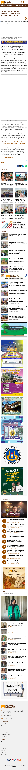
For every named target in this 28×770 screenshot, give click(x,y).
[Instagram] (18, 760)
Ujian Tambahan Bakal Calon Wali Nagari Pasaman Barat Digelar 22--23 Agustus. (15, 546)
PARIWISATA (4, 744)
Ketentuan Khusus (5, 734)
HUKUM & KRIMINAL (6, 746)
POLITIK (3, 741)
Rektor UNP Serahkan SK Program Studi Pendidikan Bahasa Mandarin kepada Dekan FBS (17, 268)
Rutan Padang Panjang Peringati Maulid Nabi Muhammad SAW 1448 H (18, 244)
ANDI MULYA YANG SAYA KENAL (16, 631)
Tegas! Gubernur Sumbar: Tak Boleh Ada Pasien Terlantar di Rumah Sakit (21, 185)
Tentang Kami (4, 723)
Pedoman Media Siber (6, 728)
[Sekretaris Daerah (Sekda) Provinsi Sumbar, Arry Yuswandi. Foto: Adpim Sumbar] (4, 261)
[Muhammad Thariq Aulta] (4, 657)
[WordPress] (15, 760)
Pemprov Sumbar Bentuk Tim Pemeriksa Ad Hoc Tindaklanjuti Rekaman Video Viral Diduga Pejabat (17, 260)
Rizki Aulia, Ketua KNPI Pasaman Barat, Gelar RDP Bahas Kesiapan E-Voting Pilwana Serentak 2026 (16, 530)
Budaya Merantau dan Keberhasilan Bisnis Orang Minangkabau (17, 663)
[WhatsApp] (26, 166)
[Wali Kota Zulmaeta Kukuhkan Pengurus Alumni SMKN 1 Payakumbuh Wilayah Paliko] (4, 301)
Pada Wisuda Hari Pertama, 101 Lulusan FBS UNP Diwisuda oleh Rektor (15, 535)
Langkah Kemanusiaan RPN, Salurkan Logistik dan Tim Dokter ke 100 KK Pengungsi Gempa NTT (17, 284)
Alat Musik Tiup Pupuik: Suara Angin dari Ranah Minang (17, 650)
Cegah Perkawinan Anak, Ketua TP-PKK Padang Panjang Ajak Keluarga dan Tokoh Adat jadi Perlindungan (7, 201)
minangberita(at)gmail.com (9, 718)
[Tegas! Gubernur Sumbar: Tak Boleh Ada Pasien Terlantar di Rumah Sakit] (21, 177)
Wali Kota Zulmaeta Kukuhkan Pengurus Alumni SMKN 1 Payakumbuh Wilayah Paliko (17, 300)
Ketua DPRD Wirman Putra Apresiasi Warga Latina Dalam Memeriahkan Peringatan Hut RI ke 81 (17, 317)
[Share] (26, 18)
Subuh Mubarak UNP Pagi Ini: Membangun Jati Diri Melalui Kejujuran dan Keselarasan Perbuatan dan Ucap (14, 541)
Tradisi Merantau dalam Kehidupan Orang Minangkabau (17, 644)
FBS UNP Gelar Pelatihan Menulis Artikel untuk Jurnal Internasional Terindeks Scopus (16, 520)
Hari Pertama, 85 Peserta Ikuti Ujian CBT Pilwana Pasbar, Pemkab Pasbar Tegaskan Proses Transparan (16, 525)
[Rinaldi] (4, 625)
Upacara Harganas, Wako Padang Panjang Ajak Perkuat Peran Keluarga (20, 217)
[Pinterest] (13, 760)
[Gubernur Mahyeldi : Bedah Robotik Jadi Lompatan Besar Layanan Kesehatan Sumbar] (21, 193)
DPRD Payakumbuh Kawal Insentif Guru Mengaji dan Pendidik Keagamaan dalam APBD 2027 (18, 308)
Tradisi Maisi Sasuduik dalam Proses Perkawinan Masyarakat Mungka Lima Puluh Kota (17, 670)
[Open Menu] (24, 2)
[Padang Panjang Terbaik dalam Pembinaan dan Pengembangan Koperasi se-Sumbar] (4, 253)
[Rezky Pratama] (4, 664)
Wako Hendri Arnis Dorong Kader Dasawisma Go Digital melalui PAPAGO (15, 551)
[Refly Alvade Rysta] (4, 677)
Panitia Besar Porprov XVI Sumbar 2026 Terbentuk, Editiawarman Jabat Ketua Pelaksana (17, 236)
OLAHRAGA (4, 750)
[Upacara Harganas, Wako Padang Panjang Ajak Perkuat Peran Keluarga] (21, 209)
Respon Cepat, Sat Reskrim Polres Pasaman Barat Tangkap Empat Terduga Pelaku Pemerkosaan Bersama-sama (16, 561)
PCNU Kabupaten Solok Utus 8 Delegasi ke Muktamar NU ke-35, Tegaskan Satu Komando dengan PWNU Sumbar (16, 556)
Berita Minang (15, 765)
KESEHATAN (4, 754)
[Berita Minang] (8, 2)
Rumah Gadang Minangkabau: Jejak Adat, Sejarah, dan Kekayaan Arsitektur (17, 657)
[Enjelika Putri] (4, 670)
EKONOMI (3, 752)
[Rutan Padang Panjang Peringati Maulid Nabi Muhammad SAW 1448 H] (4, 244)
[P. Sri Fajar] (4, 631)
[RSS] (20, 760)
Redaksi (3, 725)
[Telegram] (23, 166)
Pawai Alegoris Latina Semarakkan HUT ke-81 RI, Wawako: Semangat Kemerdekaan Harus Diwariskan (18, 292)
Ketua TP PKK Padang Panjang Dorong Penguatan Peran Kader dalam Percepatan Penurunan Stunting (7, 217)
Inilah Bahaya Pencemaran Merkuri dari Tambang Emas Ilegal (16, 637)
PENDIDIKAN (4, 748)
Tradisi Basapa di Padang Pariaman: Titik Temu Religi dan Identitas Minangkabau (17, 676)
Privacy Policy (4, 732)
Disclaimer (3, 730)
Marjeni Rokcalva (5, 17)
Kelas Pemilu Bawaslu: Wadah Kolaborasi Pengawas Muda (15, 624)
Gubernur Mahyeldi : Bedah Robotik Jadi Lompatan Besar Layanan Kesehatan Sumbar (20, 201)
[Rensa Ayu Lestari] (4, 638)
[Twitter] (20, 166)
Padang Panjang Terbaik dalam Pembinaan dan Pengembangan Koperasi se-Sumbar (17, 252)
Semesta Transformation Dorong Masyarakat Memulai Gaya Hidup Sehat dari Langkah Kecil (14, 143)
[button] (21, 2)
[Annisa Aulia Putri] (4, 651)
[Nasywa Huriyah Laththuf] (4, 644)
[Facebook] (18, 166)
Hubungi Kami (4, 736)
